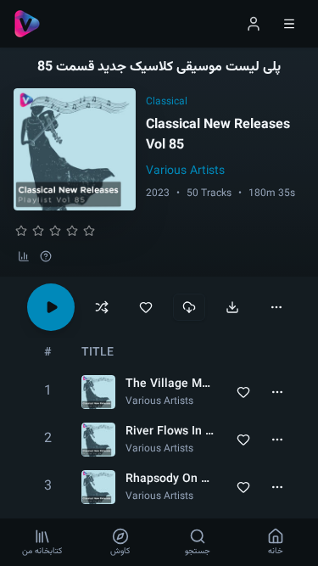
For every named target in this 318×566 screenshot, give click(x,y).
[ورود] (254, 24)
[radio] (21, 231)
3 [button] (48, 486)
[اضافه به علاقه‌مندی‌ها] (243, 392)
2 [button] (48, 439)
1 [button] (48, 391)
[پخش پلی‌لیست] (51, 307)
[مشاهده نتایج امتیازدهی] (24, 256)
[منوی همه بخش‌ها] (289, 23)
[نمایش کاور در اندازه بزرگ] (75, 149)
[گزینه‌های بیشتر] (276, 307)
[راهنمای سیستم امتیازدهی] (46, 256)
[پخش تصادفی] (102, 307)
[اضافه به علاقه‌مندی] (146, 307)
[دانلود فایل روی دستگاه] (232, 307)
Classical (166, 101)
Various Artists (185, 171)
